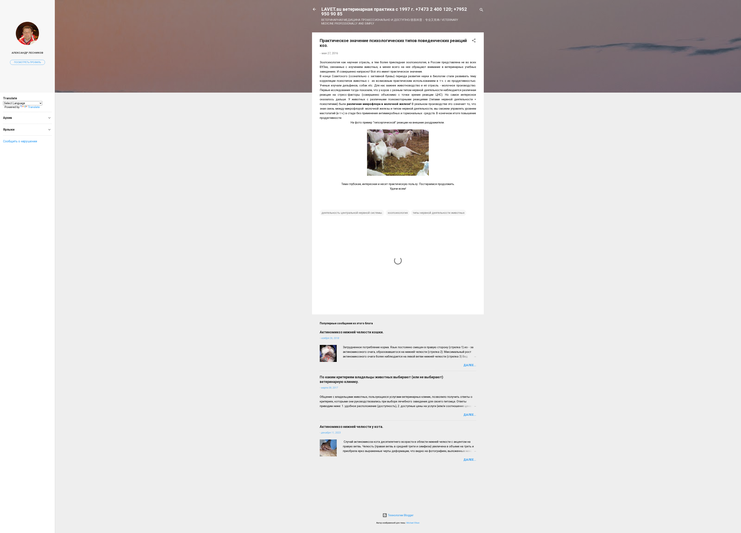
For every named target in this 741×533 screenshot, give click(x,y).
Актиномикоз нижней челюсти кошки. (352, 332)
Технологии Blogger (400, 515)
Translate (34, 107)
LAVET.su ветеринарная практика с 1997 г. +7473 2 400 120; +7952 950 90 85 (394, 12)
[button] (473, 41)
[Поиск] (481, 10)
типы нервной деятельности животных (438, 213)
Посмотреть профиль (27, 62)
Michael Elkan (413, 523)
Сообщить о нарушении (20, 141)
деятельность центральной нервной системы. (351, 213)
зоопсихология (397, 213)
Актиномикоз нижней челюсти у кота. (351, 427)
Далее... (470, 365)
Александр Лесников (27, 52)
